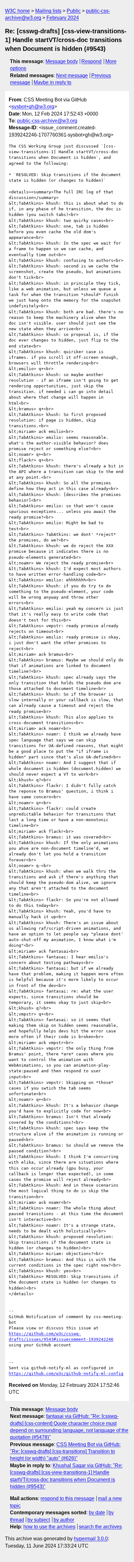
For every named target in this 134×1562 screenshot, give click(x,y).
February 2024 (62, 17)
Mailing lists (48, 10)
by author (64, 1519)
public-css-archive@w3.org (47, 120)
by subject (38, 1519)
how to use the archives (49, 1526)
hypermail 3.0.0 (91, 1538)
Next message (72, 75)
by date (97, 1512)
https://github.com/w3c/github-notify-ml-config (66, 1373)
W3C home (17, 10)
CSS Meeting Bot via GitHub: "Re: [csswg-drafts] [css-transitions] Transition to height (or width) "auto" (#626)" (65, 1451)
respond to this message (67, 1498)
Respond (91, 61)
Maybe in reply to (52, 82)
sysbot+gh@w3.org (33, 106)
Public (74, 10)
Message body (61, 61)
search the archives (100, 1526)
